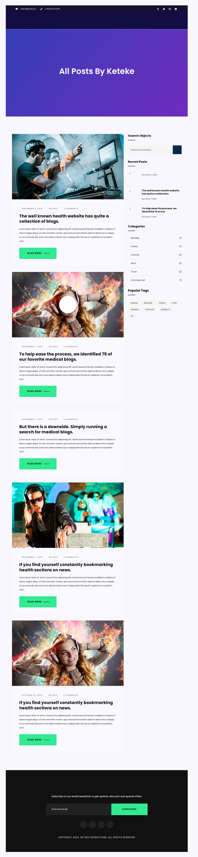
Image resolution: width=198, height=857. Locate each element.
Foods (162, 303)
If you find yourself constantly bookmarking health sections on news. (66, 567)
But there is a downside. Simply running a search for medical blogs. (63, 429)
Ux (132, 316)
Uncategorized (138, 280)
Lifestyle (135, 255)
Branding (135, 238)
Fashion (134, 246)
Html (174, 303)
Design (134, 303)
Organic (135, 309)
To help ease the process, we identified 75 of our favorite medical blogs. (65, 356)
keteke (53, 209)
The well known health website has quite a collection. (160, 192)
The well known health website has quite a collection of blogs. (64, 218)
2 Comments (70, 695)
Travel (134, 272)
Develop (148, 303)
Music (133, 263)
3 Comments (70, 209)
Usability (165, 309)
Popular (149, 309)
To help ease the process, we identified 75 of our (159, 210)
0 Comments (70, 347)
